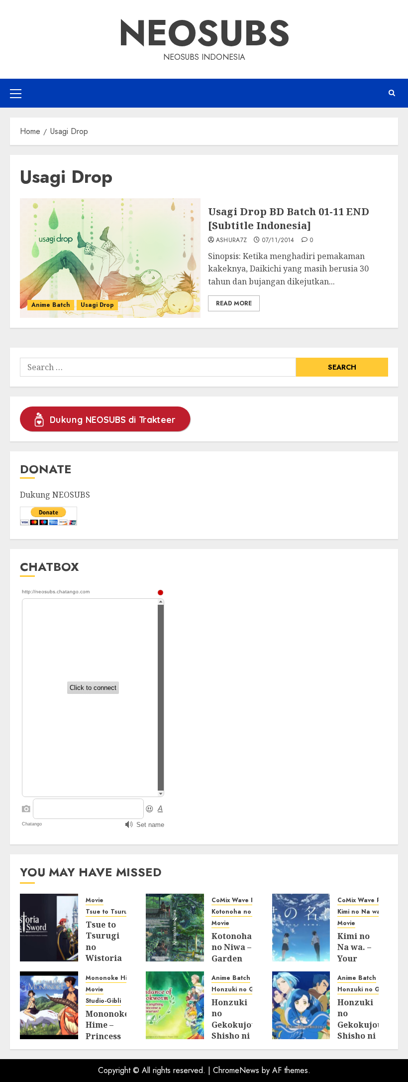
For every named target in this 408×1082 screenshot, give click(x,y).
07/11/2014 (278, 241)
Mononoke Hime (111, 978)
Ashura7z (231, 241)
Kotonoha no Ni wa (240, 912)
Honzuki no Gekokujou (247, 989)
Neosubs (204, 33)
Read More (234, 303)
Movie (94, 900)
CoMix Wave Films (238, 900)
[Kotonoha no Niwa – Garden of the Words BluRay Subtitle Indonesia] (175, 927)
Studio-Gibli (103, 1001)
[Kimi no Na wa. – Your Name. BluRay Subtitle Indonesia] (301, 927)
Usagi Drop (97, 304)
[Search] (392, 93)
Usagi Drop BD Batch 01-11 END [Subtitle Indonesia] (288, 218)
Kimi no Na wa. (360, 912)
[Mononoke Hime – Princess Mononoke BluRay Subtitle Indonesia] (49, 1005)
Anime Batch (50, 304)
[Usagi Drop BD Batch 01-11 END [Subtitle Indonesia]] (110, 258)
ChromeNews (236, 1070)
